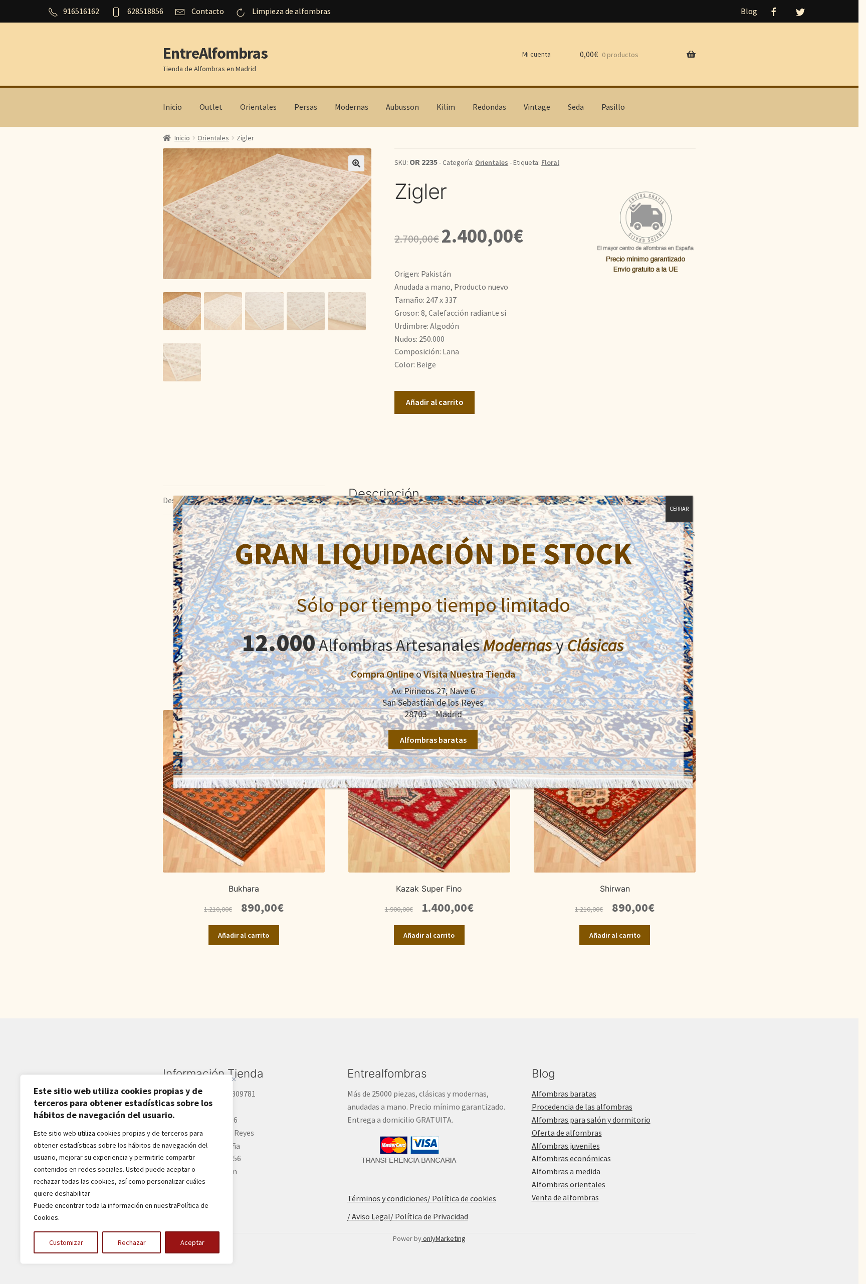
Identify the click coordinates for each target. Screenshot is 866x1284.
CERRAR (679, 508)
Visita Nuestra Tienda (469, 674)
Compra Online (382, 674)
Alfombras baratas (433, 740)
